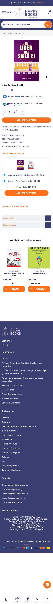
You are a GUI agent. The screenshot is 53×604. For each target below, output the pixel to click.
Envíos (5, 358)
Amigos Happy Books (11, 465)
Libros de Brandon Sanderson (15, 493)
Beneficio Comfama (11, 403)
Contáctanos (8, 390)
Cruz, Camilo (13, 271)
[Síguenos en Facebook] (3, 212)
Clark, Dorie (39, 271)
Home (4, 33)
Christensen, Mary (16, 135)
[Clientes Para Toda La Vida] (14, 257)
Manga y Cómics (9, 444)
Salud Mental (8, 439)
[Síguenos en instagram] (6, 212)
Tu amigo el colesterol (12, 470)
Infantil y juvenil (9, 431)
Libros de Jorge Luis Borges (14, 498)
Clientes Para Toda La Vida (14, 275)
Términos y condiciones (12, 385)
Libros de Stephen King (12, 489)
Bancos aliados (19, 105)
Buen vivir (6, 422)
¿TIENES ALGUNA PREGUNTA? (15, 206)
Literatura (6, 418)
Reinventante (39, 274)
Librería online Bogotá (11, 448)
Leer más (14, 129)
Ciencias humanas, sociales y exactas (19, 426)
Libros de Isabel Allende (12, 502)
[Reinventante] (39, 257)
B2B (3, 461)
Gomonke (26, 544)
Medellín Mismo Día (10, 398)
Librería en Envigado (11, 452)
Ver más (36, 3)
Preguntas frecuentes (12, 394)
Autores (5, 457)
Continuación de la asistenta (15, 485)
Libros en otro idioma (11, 435)
